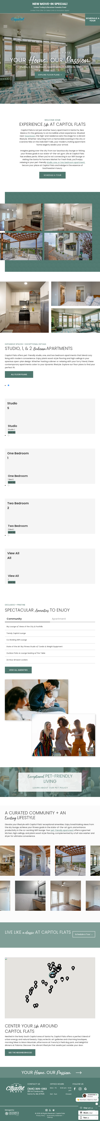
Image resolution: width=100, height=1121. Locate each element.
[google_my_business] (85, 1089)
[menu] (5, 26)
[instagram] (80, 1089)
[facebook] (75, 1089)
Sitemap (50, 1117)
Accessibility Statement (54, 1115)
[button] (52, 976)
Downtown (30, 136)
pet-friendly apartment (62, 830)
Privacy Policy (40, 1115)
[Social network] (46, 1110)
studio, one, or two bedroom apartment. (66, 162)
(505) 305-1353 (37, 1089)
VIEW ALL (11, 432)
